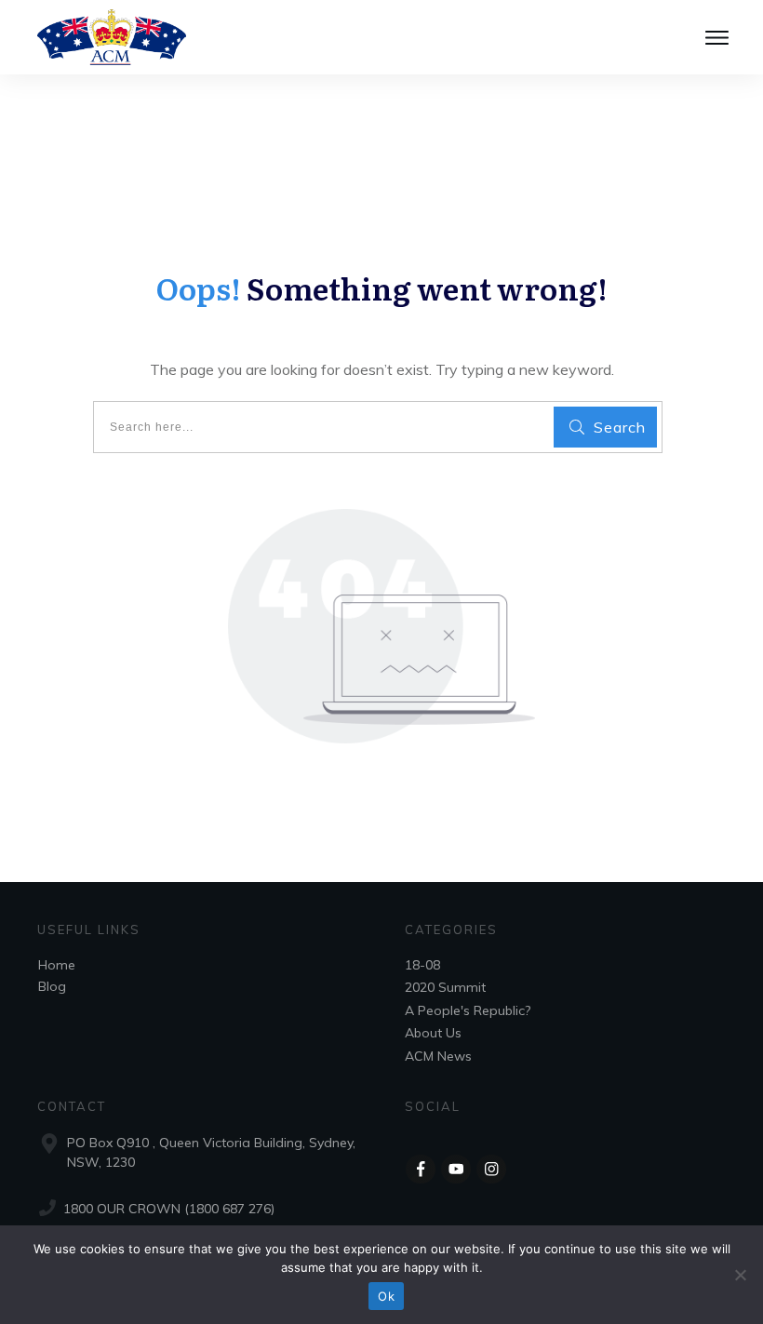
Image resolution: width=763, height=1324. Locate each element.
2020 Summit (445, 987)
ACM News (438, 1056)
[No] (739, 1274)
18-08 (422, 964)
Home (56, 964)
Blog (52, 986)
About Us (433, 1032)
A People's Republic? (467, 1010)
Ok (386, 1296)
